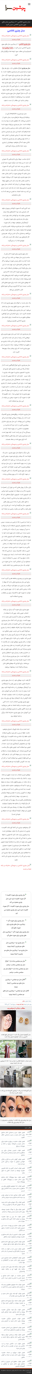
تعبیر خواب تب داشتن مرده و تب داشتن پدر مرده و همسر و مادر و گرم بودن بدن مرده (13, 1345)
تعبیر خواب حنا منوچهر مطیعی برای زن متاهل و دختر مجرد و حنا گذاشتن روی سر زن (13, 1188)
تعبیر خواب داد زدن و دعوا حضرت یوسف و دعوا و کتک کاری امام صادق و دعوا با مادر (13, 1218)
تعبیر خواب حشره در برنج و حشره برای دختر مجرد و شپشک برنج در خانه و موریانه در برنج (13, 1143)
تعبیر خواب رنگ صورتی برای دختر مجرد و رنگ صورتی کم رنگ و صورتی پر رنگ (13, 1203)
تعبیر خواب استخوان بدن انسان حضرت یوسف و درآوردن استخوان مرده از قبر (13, 1328)
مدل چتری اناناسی (24, 44)
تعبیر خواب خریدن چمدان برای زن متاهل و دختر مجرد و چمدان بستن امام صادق (13, 1152)
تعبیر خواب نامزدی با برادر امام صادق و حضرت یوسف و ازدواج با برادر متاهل (13, 1235)
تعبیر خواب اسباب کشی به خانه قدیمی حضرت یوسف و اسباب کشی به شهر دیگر (13, 1170)
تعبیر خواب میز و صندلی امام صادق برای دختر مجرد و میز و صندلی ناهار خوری (13, 1134)
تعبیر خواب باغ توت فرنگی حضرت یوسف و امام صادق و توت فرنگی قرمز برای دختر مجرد (13, 1311)
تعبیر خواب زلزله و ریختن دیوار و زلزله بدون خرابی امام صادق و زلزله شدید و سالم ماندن (13, 1337)
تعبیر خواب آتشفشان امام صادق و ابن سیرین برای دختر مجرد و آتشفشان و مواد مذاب (13, 1260)
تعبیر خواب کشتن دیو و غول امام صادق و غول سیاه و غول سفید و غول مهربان (13, 1242)
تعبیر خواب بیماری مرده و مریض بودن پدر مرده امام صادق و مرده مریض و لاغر (13, 1196)
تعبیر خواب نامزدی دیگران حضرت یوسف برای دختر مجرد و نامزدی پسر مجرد (13, 1320)
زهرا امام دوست (20, 1004)
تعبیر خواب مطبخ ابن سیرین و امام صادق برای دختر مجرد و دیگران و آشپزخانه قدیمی (13, 1363)
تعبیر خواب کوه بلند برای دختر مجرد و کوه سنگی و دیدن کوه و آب (13, 1294)
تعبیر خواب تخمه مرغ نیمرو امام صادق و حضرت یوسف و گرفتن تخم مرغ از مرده (13, 1303)
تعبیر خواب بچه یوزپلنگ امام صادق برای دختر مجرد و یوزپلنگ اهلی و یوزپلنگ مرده (13, 1179)
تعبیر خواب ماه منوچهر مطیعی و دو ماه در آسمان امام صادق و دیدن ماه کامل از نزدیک (13, 1286)
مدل (24, 1001)
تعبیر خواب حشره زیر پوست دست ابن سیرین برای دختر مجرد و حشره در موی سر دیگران (13, 1227)
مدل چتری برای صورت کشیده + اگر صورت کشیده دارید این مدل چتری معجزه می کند (16, 910)
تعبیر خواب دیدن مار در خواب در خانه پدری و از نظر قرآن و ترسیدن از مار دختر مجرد (13, 1251)
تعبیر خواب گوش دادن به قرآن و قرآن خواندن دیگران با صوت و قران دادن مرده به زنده (13, 1161)
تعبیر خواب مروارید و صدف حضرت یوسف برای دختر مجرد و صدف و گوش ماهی (13, 1354)
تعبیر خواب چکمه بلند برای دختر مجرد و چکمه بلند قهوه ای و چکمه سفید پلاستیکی (13, 1269)
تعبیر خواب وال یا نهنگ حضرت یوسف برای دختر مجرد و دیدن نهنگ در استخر (13, 1210)
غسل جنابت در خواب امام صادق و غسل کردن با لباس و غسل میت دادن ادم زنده (13, 1277)
